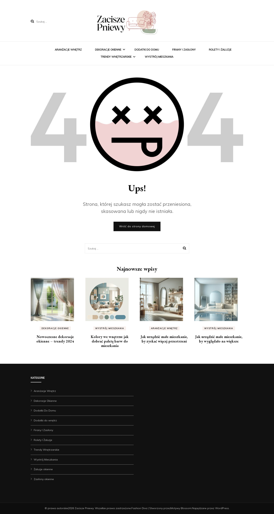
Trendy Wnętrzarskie (116, 56)
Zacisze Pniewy (84, 508)
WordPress (222, 508)
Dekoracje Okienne (108, 49)
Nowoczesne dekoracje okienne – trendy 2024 (55, 339)
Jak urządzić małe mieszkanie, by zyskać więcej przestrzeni (164, 339)
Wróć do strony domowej (137, 226)
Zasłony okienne (44, 479)
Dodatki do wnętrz (45, 420)
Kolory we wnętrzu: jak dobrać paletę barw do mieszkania (110, 341)
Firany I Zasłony (184, 49)
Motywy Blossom (181, 508)
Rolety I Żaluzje (220, 49)
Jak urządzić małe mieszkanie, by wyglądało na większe (218, 339)
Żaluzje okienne (43, 469)
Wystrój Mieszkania (159, 56)
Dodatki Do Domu (147, 49)
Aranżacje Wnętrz (68, 49)
